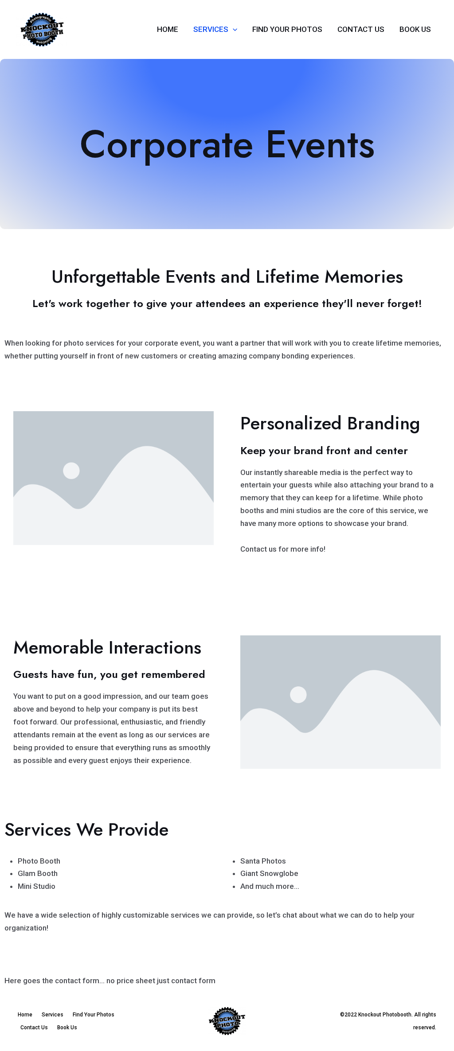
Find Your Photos (287, 29)
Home (167, 29)
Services (210, 29)
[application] (232, 29)
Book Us (415, 29)
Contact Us (360, 29)
